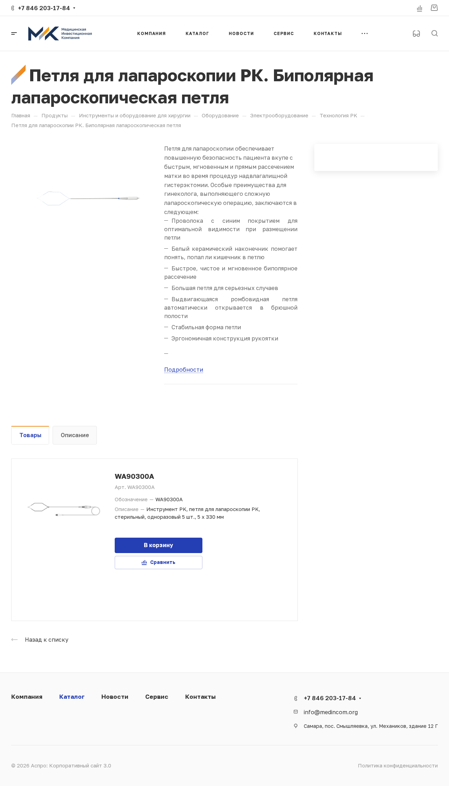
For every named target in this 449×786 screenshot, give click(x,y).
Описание (75, 435)
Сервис (156, 696)
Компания (26, 696)
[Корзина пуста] (434, 8)
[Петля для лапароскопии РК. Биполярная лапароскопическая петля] (87, 198)
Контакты (200, 696)
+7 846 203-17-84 (44, 8)
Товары (30, 435)
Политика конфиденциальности (398, 765)
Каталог (72, 696)
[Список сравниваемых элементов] (419, 8)
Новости (114, 696)
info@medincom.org (331, 712)
